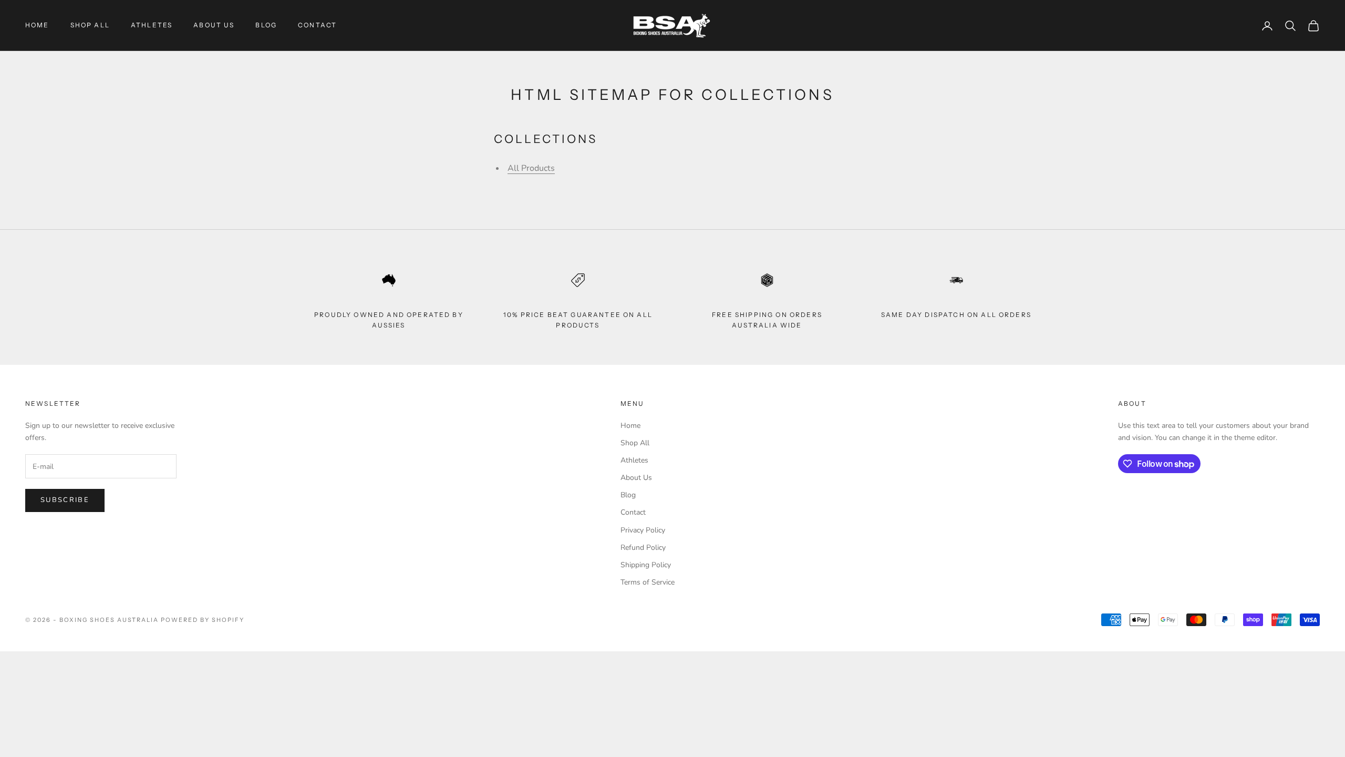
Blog (266, 25)
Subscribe (64, 500)
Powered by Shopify (202, 619)
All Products (531, 168)
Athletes (151, 25)
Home (37, 25)
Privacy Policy (642, 530)
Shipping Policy (645, 565)
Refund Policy (643, 548)
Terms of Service (647, 582)
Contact (317, 25)
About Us (213, 25)
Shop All (90, 25)
